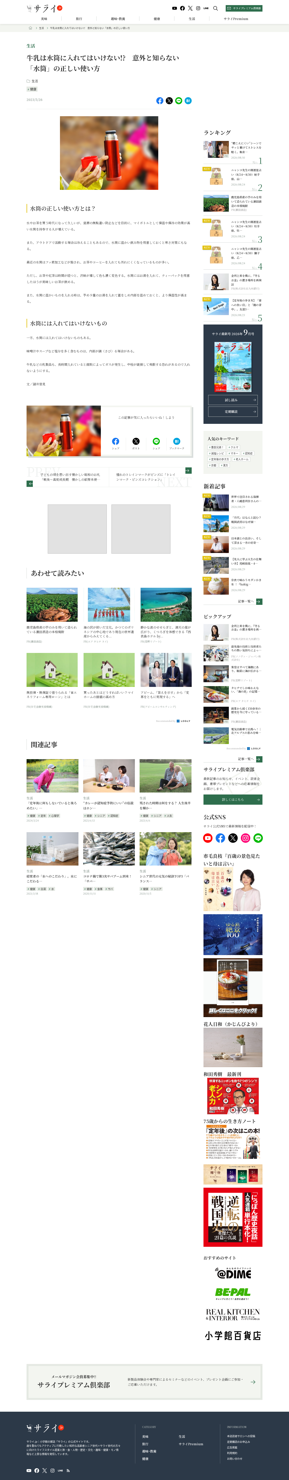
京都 (213, 465)
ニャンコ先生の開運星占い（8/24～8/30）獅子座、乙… (246, 253)
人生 (169, 815)
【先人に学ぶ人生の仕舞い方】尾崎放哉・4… (246, 561)
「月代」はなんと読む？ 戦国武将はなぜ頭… (246, 520)
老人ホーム (242, 459)
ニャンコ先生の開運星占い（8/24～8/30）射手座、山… (246, 174)
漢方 (225, 465)
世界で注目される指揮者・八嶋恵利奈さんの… (246, 499)
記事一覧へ (246, 601)
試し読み (231, 400)
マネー (234, 453)
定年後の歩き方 (220, 459)
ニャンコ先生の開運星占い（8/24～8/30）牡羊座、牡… (246, 226)
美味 (44, 18)
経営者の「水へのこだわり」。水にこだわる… (52, 879)
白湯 (43, 889)
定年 (43, 815)
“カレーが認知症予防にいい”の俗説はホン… (108, 805)
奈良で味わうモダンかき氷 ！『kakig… (246, 582)
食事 (99, 889)
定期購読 (231, 411)
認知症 (114, 815)
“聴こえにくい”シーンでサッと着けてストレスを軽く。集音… (246, 147)
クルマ (234, 447)
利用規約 (232, 1453)
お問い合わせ (234, 1458)
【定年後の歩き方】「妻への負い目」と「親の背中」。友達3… (246, 304)
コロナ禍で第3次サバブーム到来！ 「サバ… (107, 879)
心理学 (55, 815)
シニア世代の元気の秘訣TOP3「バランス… (164, 879)
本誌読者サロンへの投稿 (241, 1436)
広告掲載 (232, 1447)
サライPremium (191, 1444)
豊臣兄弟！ (217, 447)
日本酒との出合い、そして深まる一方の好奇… (246, 540)
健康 (157, 18)
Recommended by (166, 720)
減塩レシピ (217, 453)
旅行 (79, 18)
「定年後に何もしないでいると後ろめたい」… (52, 805)
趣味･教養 (118, 18)
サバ (110, 889)
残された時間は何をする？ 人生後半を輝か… (165, 805)
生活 (192, 18)
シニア (101, 815)
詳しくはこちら (233, 799)
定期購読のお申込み (238, 1441)
